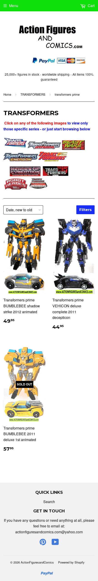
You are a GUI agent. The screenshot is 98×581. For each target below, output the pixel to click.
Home (7, 94)
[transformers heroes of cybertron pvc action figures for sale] (25, 174)
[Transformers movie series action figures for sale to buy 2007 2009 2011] (55, 174)
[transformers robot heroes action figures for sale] (15, 188)
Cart (91, 5)
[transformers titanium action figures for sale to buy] (38, 188)
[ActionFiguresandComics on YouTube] (55, 543)
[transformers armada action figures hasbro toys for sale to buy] (44, 148)
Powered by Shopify (71, 562)
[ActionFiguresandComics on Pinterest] (42, 543)
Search (49, 501)
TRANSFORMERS (33, 94)
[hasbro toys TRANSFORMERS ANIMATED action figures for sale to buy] (15, 148)
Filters (85, 210)
